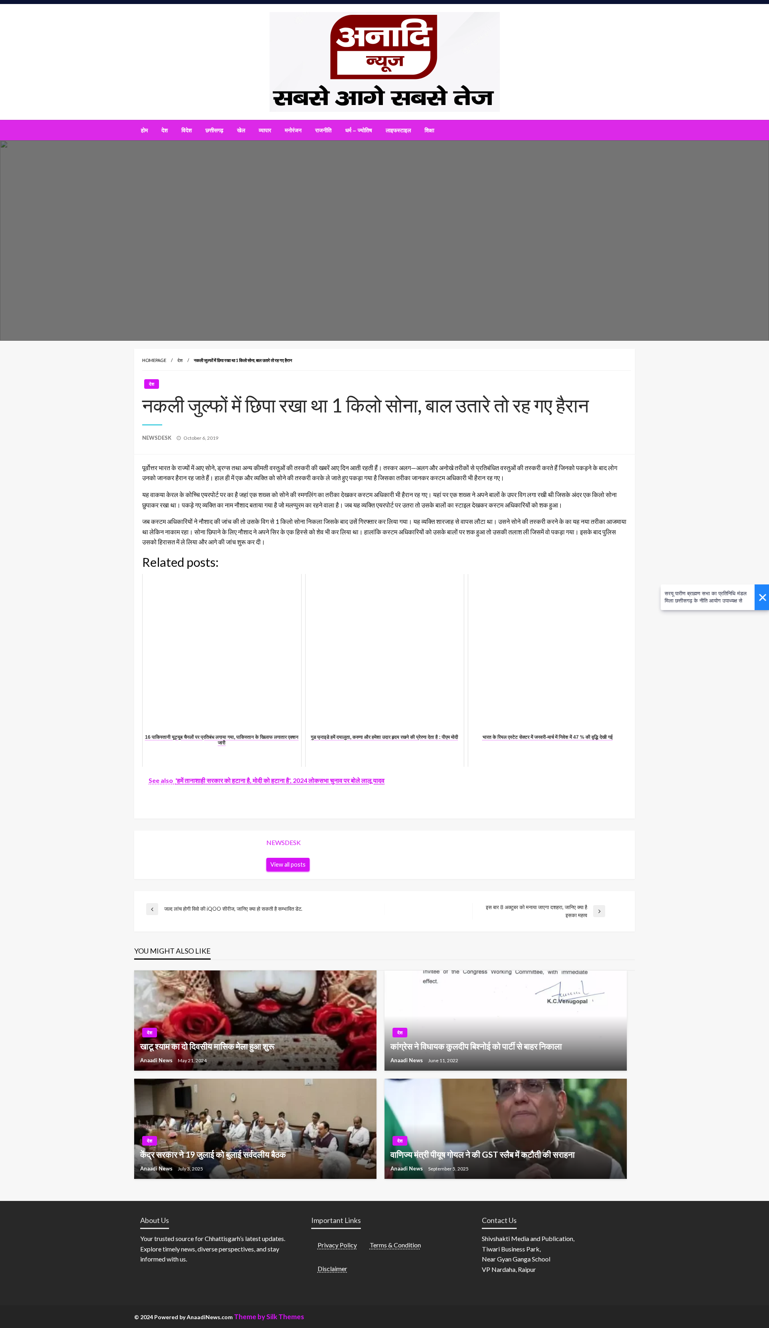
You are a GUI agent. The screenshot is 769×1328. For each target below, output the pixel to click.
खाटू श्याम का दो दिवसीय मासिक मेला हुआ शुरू (207, 1046)
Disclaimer (332, 1268)
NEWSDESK (157, 438)
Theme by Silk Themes (269, 1316)
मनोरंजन (293, 130)
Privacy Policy (337, 1245)
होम (144, 130)
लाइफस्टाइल (398, 130)
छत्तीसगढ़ (214, 130)
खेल (241, 130)
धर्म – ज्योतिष (358, 130)
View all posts (288, 864)
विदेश (186, 130)
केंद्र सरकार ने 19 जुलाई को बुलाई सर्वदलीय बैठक (213, 1154)
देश (164, 130)
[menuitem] (144, 130)
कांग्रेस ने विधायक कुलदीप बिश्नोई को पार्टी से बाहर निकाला (476, 1046)
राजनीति (323, 130)
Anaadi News (157, 1060)
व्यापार (265, 130)
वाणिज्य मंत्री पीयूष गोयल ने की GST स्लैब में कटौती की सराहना (483, 1154)
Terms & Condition (395, 1245)
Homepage (154, 360)
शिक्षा (429, 130)
